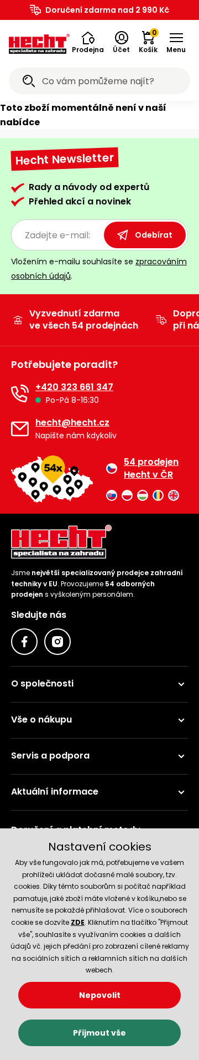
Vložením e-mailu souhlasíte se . (99, 268)
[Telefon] (20, 393)
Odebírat (153, 234)
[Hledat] (28, 82)
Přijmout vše (99, 1032)
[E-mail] (20, 429)
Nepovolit (100, 995)
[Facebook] (24, 641)
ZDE (78, 922)
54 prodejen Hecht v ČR (151, 468)
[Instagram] (57, 641)
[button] (88, 42)
